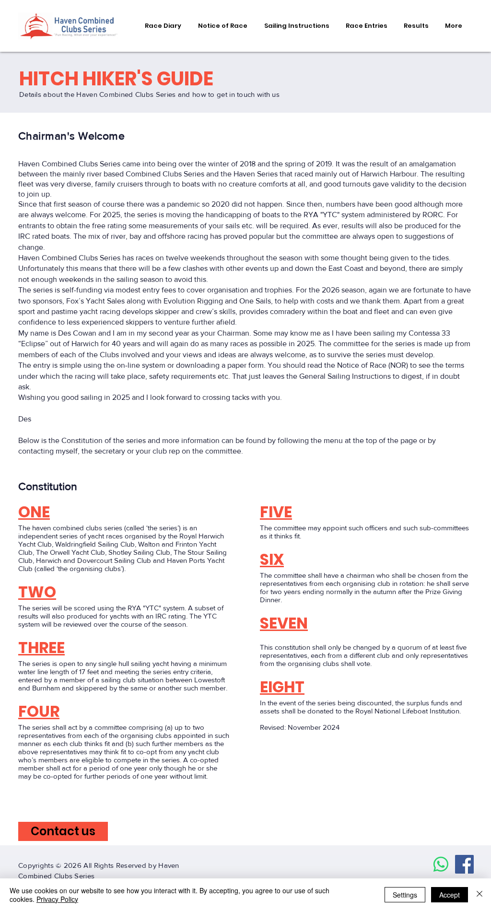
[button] (222, 26)
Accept (449, 894)
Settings (405, 894)
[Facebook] (464, 864)
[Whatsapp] (441, 864)
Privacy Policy (57, 899)
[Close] (479, 894)
